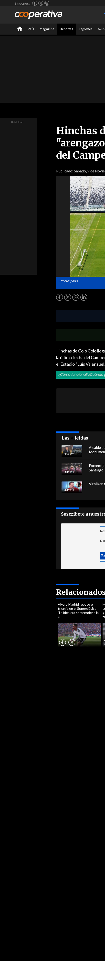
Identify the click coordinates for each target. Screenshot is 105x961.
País (31, 29)
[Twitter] (40, 3)
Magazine (47, 29)
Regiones (86, 29)
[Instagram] (46, 3)
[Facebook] (34, 3)
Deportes (66, 29)
